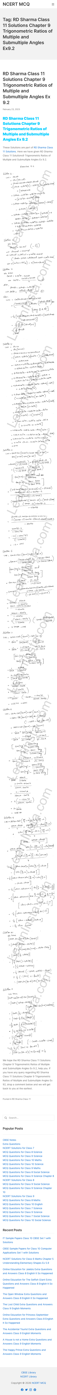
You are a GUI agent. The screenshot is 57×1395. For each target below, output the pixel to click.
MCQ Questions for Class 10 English (23, 1204)
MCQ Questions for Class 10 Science (23, 1164)
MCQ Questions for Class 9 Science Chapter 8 (28, 1176)
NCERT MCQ (39, 1383)
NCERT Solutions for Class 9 (18, 1196)
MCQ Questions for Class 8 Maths (21, 1200)
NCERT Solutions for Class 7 (18, 1148)
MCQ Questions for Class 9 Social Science (26, 1184)
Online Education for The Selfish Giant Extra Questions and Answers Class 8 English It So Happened (27, 1283)
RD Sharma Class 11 (21, 1099)
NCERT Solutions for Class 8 (18, 1180)
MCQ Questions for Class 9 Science (22, 1156)
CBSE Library (28, 1372)
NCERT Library (28, 1376)
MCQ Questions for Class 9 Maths (22, 1168)
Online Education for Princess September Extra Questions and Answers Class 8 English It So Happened (28, 1318)
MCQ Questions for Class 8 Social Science (26, 1172)
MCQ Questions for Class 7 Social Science (26, 1216)
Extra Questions (11, 1144)
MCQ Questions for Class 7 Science (22, 1208)
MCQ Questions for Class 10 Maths (22, 1160)
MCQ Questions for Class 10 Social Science (27, 1220)
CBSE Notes (9, 1140)
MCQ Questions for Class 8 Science (22, 1152)
